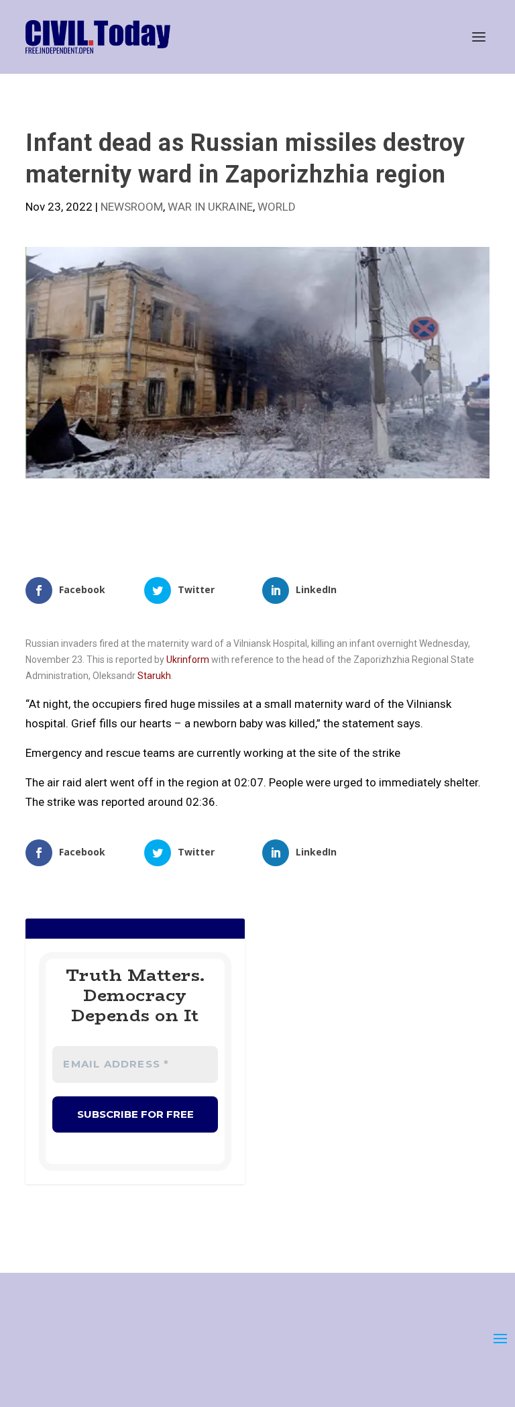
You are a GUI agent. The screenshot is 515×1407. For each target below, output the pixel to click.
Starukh (154, 675)
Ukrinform (187, 659)
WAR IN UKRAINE (210, 206)
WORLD (277, 206)
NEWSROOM (132, 206)
